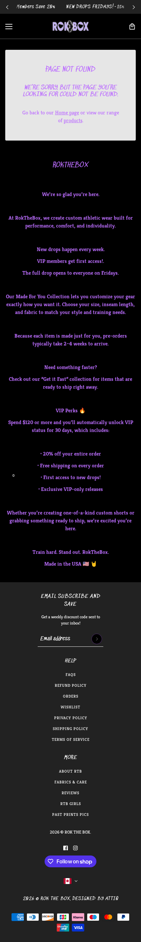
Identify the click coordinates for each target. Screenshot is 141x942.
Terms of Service (71, 739)
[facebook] (65, 848)
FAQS (71, 674)
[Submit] (96, 639)
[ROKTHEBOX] (70, 26)
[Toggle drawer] (8, 26)
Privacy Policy (70, 717)
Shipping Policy (70, 728)
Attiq (112, 898)
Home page (67, 112)
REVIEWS (70, 792)
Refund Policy (71, 685)
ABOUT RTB (70, 771)
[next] (133, 7)
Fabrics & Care (70, 781)
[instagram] (75, 848)
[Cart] (132, 26)
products (73, 120)
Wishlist (70, 706)
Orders (70, 696)
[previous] (7, 7)
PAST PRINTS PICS (70, 814)
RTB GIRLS (70, 803)
